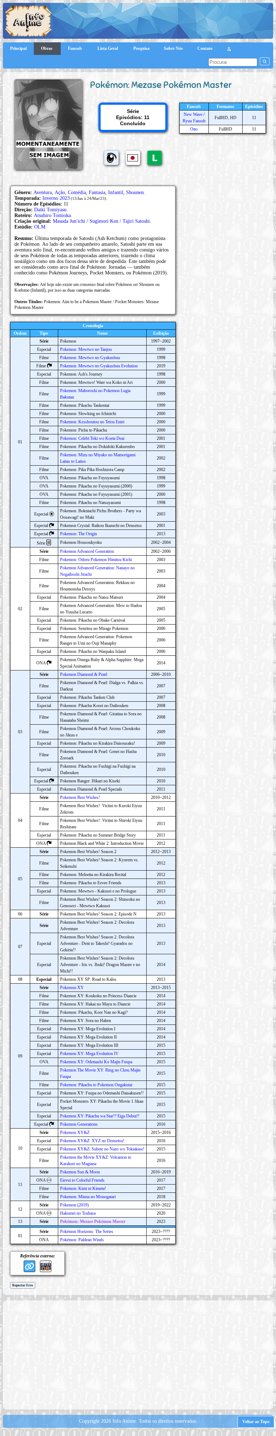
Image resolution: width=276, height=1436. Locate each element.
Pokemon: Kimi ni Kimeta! (83, 1188)
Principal (18, 48)
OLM (39, 227)
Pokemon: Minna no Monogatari (88, 1196)
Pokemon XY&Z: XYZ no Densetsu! (92, 1140)
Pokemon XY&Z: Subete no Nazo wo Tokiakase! (102, 1149)
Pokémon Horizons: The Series (86, 1231)
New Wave (193, 114)
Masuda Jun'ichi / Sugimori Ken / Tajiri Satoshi (101, 221)
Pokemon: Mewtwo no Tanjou (86, 349)
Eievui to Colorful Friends (82, 1180)
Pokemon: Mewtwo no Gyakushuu (90, 357)
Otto (194, 129)
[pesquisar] (265, 61)
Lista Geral (108, 48)
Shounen (135, 192)
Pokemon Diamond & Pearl (83, 674)
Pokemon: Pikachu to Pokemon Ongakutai (96, 1084)
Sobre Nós (173, 48)
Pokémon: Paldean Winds (82, 1239)
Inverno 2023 (56, 198)
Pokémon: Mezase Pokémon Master (92, 1221)
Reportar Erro (22, 1285)
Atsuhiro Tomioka (52, 215)
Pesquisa (141, 48)
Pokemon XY (72, 987)
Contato (204, 48)
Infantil (115, 192)
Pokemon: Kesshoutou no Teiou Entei (92, 421)
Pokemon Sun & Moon (80, 1171)
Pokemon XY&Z (74, 1132)
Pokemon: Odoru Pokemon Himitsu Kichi (96, 559)
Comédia (77, 192)
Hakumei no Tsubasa (78, 1213)
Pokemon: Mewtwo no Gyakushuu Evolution (99, 365)
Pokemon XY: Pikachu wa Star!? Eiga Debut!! (99, 1116)
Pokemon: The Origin (78, 533)
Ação (60, 192)
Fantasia (97, 192)
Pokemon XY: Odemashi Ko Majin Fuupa (96, 1061)
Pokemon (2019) (74, 1204)
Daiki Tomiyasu (50, 209)
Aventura (42, 192)
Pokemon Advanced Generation (87, 551)
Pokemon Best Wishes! (80, 797)
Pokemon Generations (79, 1124)
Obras (47, 48)
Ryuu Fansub (194, 120)
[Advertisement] (141, 1354)
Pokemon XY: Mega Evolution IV (89, 1053)
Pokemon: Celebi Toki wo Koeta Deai (92, 438)
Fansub (75, 48)
